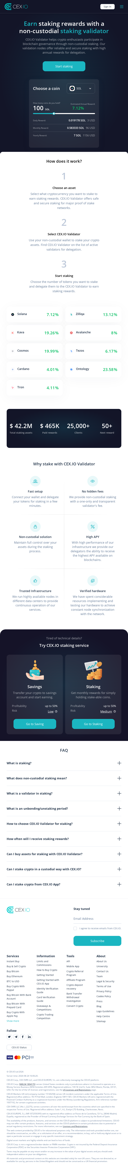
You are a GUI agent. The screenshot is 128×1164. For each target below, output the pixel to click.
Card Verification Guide (46, 999)
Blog (98, 1006)
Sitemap (101, 1021)
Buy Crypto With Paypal (16, 988)
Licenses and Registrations (75, 1126)
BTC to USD (13, 981)
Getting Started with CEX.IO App (48, 981)
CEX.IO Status (19, 1047)
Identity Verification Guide (47, 990)
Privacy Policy (103, 991)
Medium (106, 711)
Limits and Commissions (44, 963)
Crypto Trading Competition (45, 1016)
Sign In (107, 6)
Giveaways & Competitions (44, 1007)
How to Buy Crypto (47, 970)
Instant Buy (13, 961)
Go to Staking (93, 724)
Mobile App (72, 966)
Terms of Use (103, 986)
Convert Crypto (74, 1005)
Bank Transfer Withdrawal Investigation (74, 997)
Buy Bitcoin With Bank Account (19, 996)
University (102, 966)
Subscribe (97, 941)
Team (99, 976)
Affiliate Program (75, 980)
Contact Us (102, 971)
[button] (81, 88)
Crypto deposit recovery (74, 986)
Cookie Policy (103, 996)
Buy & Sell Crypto (16, 966)
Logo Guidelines (105, 1011)
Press (99, 1001)
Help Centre (103, 1016)
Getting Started (45, 975)
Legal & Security (105, 981)
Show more (13, 1020)
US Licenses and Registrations (77, 1089)
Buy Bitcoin (13, 971)
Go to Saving (35, 724)
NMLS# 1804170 (27, 1084)
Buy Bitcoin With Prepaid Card (16, 1005)
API (68, 961)
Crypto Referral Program (75, 973)
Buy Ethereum (14, 976)
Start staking (64, 66)
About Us (101, 961)
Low (51, 711)
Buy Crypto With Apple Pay (16, 1014)
